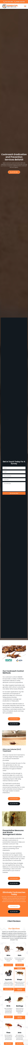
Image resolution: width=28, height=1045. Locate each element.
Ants (19, 1033)
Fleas (8, 1033)
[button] (25, 6)
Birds (8, 1006)
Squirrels (8, 980)
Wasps (19, 980)
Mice (8, 955)
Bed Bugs (19, 1006)
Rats (19, 955)
